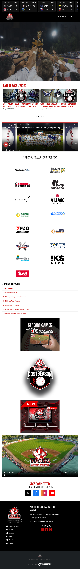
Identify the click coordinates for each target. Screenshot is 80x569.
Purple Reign (9, 288)
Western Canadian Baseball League (42, 521)
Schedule (11, 533)
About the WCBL (14, 526)
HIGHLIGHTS (10, 8)
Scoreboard (12, 540)
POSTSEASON (62, 17)
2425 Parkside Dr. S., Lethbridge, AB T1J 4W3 (45, 514)
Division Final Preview (12, 301)
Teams (11, 529)
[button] (37, 116)
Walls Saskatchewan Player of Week (17, 309)
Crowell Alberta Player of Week (15, 313)
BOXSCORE (10, 4)
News (10, 536)
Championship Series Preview (15, 297)
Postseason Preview (12, 305)
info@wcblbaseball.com (39, 517)
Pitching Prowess (11, 292)
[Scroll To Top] (76, 567)
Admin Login (33, 564)
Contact (11, 543)
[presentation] (4, 6)
